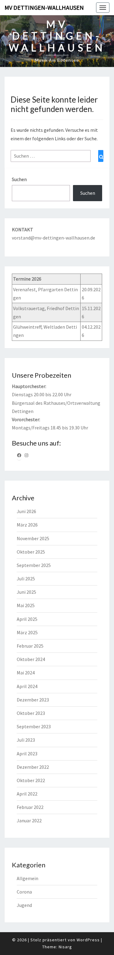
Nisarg (65, 947)
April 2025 (27, 619)
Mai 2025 (26, 605)
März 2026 (27, 525)
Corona (24, 892)
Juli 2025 (26, 578)
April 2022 (27, 794)
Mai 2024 (26, 673)
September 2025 (34, 565)
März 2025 (27, 632)
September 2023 (34, 726)
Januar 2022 (29, 820)
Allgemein (27, 878)
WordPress (88, 940)
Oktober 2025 (31, 552)
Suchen (19, 179)
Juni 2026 (26, 511)
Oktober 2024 (31, 659)
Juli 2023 (26, 740)
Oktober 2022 (31, 780)
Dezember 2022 (33, 767)
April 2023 (27, 753)
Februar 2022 (30, 807)
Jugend (24, 905)
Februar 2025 (30, 646)
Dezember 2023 (33, 700)
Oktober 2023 (31, 713)
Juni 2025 (26, 592)
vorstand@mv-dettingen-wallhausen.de (53, 238)
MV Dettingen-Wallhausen (44, 7)
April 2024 (27, 686)
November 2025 (33, 538)
